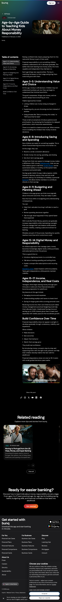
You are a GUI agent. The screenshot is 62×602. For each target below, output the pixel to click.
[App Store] (54, 522)
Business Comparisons (29, 549)
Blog (43, 538)
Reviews (44, 546)
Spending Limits (27, 269)
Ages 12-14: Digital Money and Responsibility (11, 79)
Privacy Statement (20, 592)
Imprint (4, 592)
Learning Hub (46, 542)
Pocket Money (48, 166)
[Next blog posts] (33, 465)
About (4, 575)
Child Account (45, 163)
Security (4, 567)
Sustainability (6, 571)
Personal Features (8, 546)
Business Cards (27, 553)
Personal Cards (7, 553)
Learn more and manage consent (39, 590)
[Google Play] (53, 526)
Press (4, 560)
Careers (4, 564)
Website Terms (11, 592)
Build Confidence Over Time (10, 93)
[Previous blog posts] (29, 465)
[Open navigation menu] (58, 3)
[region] (31, 443)
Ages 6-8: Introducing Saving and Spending (9, 68)
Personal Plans (6, 542)
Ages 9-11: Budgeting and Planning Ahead (10, 74)
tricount (44, 553)
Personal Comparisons (9, 549)
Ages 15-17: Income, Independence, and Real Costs (10, 86)
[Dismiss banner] (3, 598)
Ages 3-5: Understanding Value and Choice (11, 62)
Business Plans (27, 542)
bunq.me (25, 180)
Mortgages (45, 549)
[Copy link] (21, 397)
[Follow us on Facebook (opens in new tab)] (40, 397)
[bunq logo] (5, 3)
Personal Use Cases (8, 538)
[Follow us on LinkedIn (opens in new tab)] (36, 397)
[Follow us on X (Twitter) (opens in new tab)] (28, 397)
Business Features (28, 546)
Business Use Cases (28, 538)
